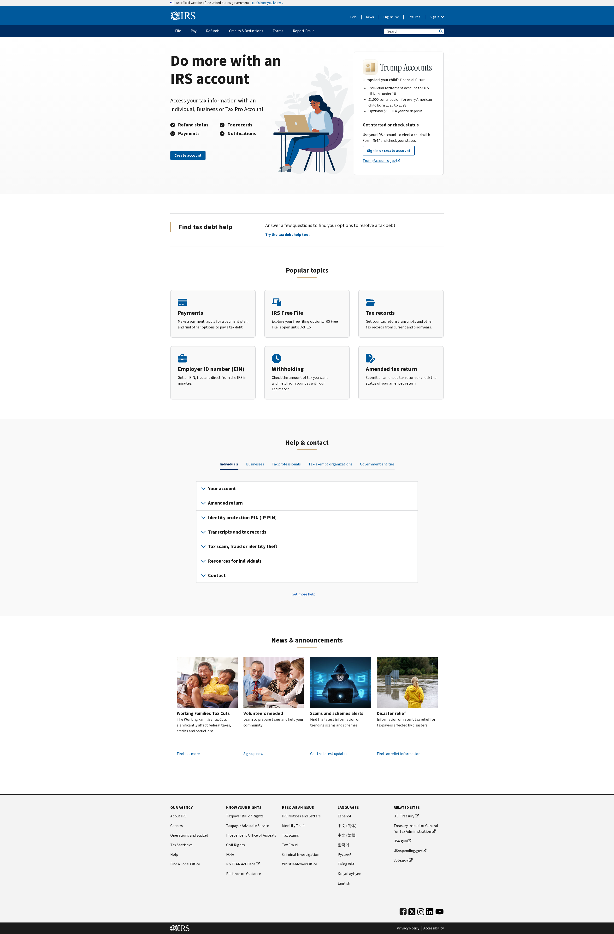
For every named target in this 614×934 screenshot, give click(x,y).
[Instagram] (420, 910)
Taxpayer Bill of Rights (245, 816)
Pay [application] (193, 30)
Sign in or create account (388, 150)
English (389, 17)
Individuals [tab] (229, 464)
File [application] (178, 30)
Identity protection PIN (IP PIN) (242, 517)
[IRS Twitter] (412, 910)
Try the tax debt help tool (287, 234)
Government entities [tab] (377, 464)
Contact (217, 575)
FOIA (230, 854)
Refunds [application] (212, 30)
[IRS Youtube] (439, 910)
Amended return (225, 503)
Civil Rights (235, 844)
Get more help (303, 594)
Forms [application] (278, 30)
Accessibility (433, 928)
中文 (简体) (347, 825)
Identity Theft (293, 825)
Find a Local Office (185, 864)
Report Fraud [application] (303, 30)
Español (344, 816)
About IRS (178, 816)
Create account (187, 155)
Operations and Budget (189, 835)
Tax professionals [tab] (286, 464)
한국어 (343, 844)
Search (440, 31)
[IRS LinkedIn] (429, 910)
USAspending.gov (408, 850)
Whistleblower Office (299, 864)
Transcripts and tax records (237, 532)
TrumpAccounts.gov (379, 160)
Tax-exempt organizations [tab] (330, 464)
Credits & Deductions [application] (246, 30)
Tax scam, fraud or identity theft (242, 546)
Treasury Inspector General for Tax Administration (416, 828)
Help (353, 17)
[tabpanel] (307, 532)
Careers (176, 825)
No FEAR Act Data (240, 864)
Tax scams (290, 835)
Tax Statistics (181, 844)
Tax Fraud (290, 844)
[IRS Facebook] (403, 910)
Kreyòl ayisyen (349, 873)
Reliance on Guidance (243, 873)
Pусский (344, 854)
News (370, 17)
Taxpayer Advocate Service (247, 825)
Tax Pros (414, 17)
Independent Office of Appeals (251, 835)
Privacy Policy (408, 928)
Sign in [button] (435, 17)
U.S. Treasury (404, 816)
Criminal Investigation (300, 854)
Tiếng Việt (346, 864)
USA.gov (400, 841)
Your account (222, 488)
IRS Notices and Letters (301, 816)
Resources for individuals (234, 561)
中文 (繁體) (347, 835)
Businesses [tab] (255, 464)
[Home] (183, 14)
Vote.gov (401, 860)
